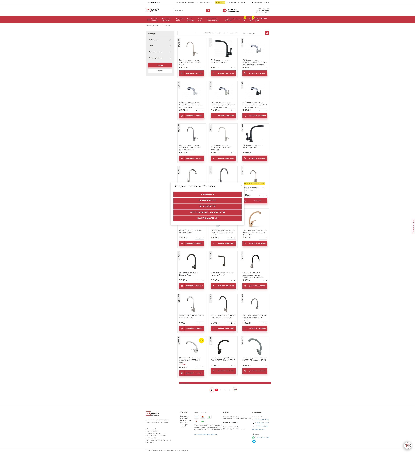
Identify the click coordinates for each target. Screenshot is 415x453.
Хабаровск (207, 194)
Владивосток (207, 206)
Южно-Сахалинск (207, 218)
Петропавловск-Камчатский (207, 212)
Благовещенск (207, 200)
